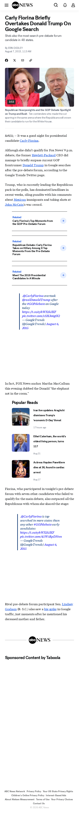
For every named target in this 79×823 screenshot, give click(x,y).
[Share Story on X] (14, 60)
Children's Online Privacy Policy (27, 795)
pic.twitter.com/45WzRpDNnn (41, 536)
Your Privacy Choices (62, 799)
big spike (50, 609)
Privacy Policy (34, 791)
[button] (6, 5)
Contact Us (39, 803)
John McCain (14, 204)
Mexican (20, 199)
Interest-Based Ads (56, 795)
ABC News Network (14, 791)
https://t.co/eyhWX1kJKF (39, 311)
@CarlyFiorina (33, 295)
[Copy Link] (31, 60)
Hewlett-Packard (44, 155)
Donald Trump (33, 165)
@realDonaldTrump (36, 299)
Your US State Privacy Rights (58, 791)
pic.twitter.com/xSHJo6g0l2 (41, 315)
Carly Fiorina (29, 140)
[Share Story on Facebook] (6, 60)
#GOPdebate (36, 303)
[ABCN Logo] (22, 5)
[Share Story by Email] (23, 60)
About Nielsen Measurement (20, 799)
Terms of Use (42, 799)
